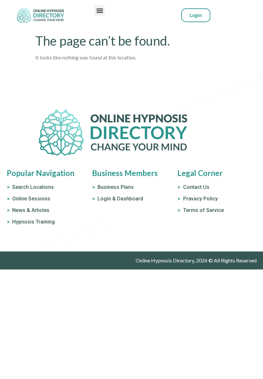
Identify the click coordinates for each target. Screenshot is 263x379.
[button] (99, 10)
